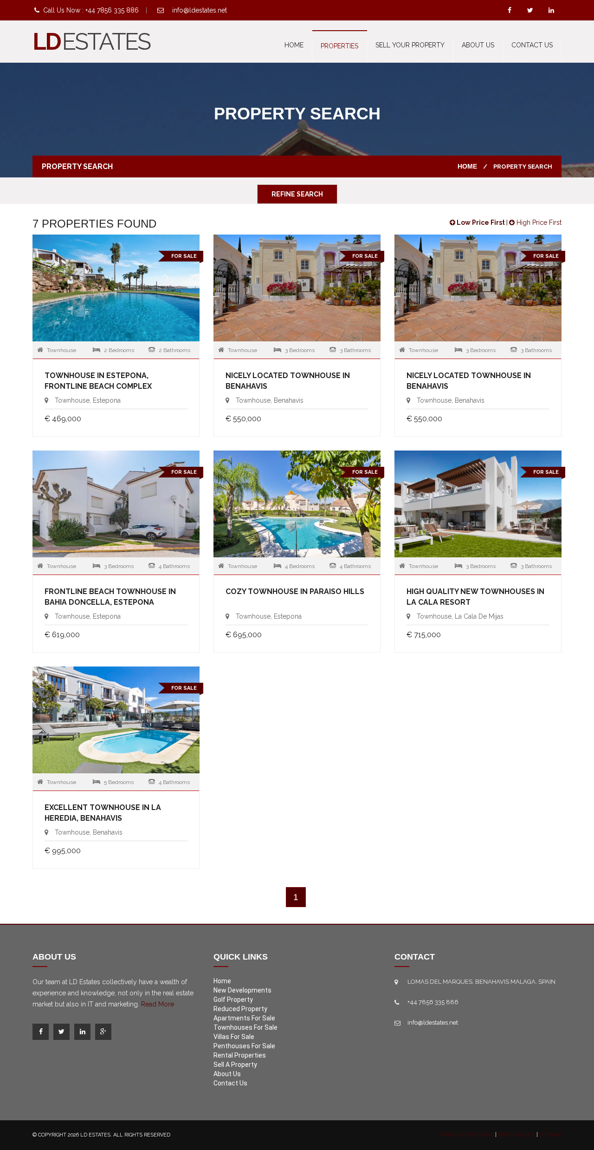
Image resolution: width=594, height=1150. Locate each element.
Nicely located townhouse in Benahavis (288, 381)
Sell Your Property (410, 45)
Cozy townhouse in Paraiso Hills (295, 591)
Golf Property (233, 999)
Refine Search (297, 194)
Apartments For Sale (244, 1018)
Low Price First (480, 222)
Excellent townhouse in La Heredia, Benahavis (103, 813)
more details (116, 289)
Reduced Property (240, 1009)
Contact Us (230, 1083)
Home (293, 45)
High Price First (538, 222)
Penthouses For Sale (244, 1046)
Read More (157, 1004)
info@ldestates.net (199, 10)
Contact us (532, 45)
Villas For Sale (233, 1036)
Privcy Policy (516, 1135)
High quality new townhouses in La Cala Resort (475, 597)
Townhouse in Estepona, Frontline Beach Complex (98, 381)
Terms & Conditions (466, 1135)
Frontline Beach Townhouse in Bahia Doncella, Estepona (110, 597)
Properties (339, 46)
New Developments (242, 990)
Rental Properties (239, 1055)
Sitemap (550, 1135)
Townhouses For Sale (245, 1027)
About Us (478, 45)
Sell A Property (235, 1064)
